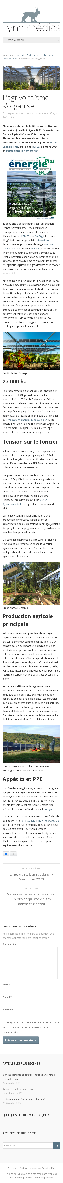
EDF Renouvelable (48, 820)
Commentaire (11, 944)
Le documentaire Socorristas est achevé (24, 1099)
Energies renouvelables (17, 113)
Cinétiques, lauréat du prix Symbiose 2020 (31, 876)
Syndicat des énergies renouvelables (26, 419)
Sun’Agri (39, 236)
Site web (8, 1009)
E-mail (7, 997)
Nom (6, 984)
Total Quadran (28, 820)
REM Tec (26, 236)
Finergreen (49, 809)
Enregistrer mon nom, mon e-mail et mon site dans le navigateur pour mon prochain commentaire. (31, 1027)
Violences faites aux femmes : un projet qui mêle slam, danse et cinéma (31, 899)
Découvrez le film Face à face (18, 1089)
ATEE (36, 146)
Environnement (34, 55)
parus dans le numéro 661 (22, 150)
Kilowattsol (43, 240)
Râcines (35, 248)
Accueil (21, 55)
